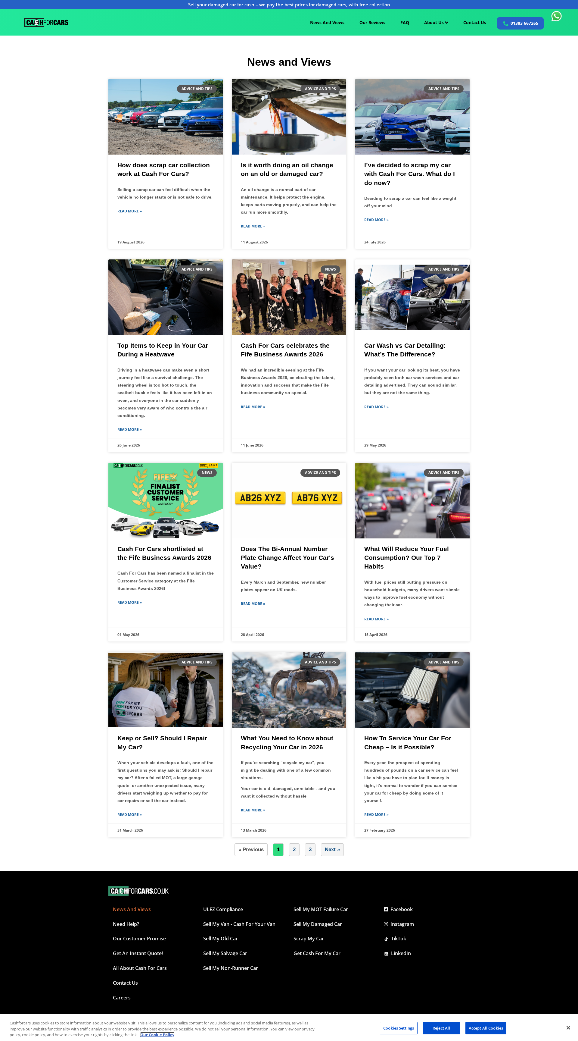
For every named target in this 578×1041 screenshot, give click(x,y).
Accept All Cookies (486, 1027)
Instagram (401, 924)
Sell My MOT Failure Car (321, 909)
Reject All (441, 1027)
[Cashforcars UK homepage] (46, 22)
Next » (332, 849)
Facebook (400, 909)
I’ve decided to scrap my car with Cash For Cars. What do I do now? (409, 173)
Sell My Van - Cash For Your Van (239, 924)
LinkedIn (400, 953)
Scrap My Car (309, 938)
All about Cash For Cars (140, 968)
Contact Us (474, 22)
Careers (122, 997)
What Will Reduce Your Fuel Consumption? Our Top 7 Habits (406, 557)
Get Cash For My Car (317, 953)
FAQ (404, 22)
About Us (434, 22)
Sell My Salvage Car (225, 953)
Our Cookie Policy (157, 1034)
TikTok (397, 938)
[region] (289, 1027)
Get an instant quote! (138, 953)
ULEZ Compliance (223, 909)
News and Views (132, 909)
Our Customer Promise (139, 938)
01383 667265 (524, 23)
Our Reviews (372, 22)
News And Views (327, 22)
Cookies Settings (398, 1027)
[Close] (568, 1027)
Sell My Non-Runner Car (230, 968)
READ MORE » (129, 211)
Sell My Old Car (220, 938)
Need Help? (126, 924)
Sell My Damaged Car (318, 924)
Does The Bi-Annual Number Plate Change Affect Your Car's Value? (287, 557)
